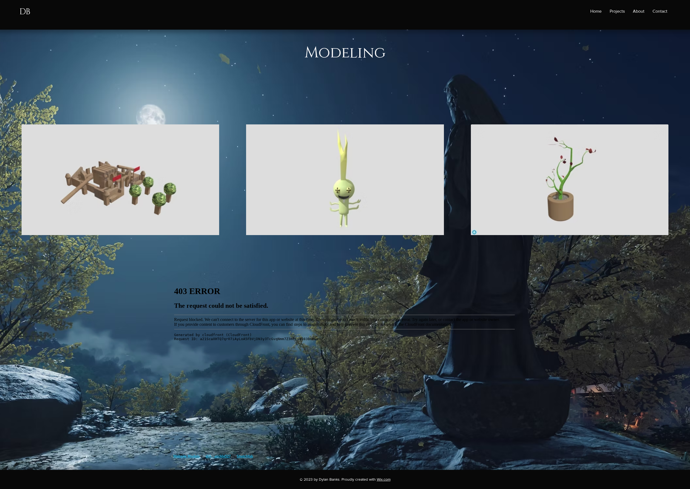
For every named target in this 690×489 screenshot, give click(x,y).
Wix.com (384, 479)
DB (24, 11)
